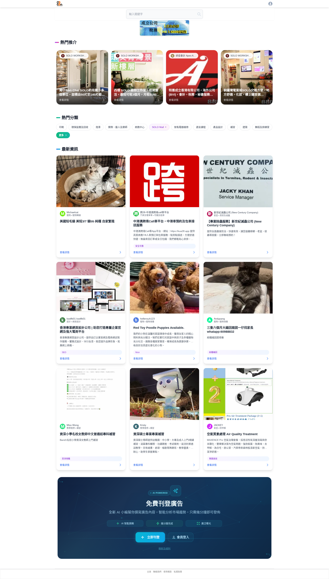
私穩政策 (178, 572)
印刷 (61, 127)
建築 (245, 127)
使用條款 (167, 572)
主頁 (149, 572)
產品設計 (218, 127)
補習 (232, 127)
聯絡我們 (157, 572)
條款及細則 (164, 548)
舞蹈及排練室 (262, 127)
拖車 (98, 127)
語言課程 (201, 127)
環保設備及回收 (79, 127)
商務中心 (139, 127)
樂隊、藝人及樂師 (117, 127)
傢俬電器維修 (181, 127)
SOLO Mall (159, 127)
